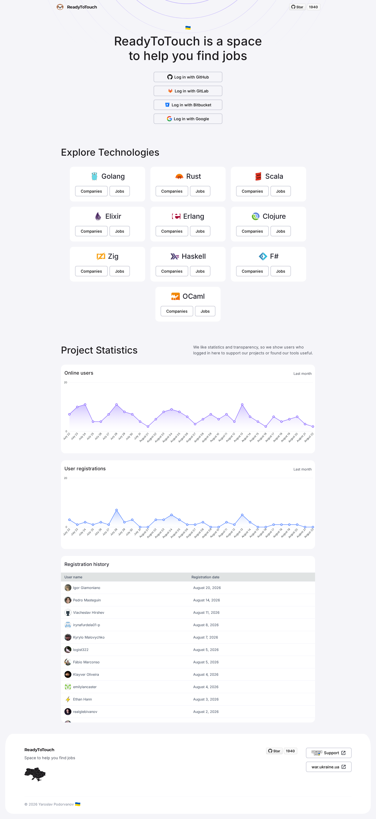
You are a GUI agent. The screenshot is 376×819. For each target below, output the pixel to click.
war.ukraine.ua (325, 767)
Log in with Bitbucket (191, 105)
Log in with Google (191, 119)
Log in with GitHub (191, 77)
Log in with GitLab (191, 91)
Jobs (119, 191)
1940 (313, 7)
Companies (91, 191)
